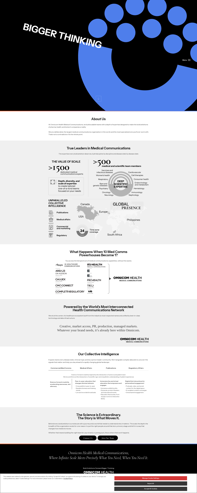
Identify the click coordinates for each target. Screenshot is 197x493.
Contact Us (87, 438)
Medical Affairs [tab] (86, 368)
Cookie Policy (68, 478)
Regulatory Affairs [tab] (136, 368)
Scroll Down (98, 99)
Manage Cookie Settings (150, 478)
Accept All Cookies (150, 489)
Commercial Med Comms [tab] (61, 368)
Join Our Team (108, 438)
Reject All (150, 483)
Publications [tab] (111, 368)
